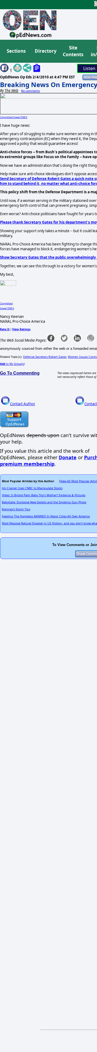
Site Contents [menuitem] (73, 51)
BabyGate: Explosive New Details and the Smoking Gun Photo (44, 502)
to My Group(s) (12, 364)
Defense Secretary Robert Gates (44, 357)
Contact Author (22, 403)
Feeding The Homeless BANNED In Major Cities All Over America (46, 516)
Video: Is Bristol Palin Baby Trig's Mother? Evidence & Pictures (43, 495)
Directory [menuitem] (45, 51)
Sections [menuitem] (16, 51)
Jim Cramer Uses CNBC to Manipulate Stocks (32, 488)
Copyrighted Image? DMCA (13, 117)
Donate (68, 457)
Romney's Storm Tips (16, 509)
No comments (30, 91)
